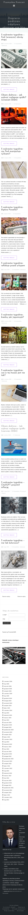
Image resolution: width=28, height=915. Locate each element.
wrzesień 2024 (8, 703)
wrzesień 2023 (8, 732)
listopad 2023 (7, 727)
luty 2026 (6, 684)
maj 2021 (6, 799)
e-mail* (5, 614)
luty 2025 (6, 696)
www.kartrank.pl (16, 891)
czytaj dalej (9, 89)
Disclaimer (20, 910)
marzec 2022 (7, 775)
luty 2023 (6, 749)
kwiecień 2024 (8, 715)
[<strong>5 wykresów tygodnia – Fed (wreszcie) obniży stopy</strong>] (14, 58)
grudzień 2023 (8, 725)
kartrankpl (5, 893)
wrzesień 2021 (8, 790)
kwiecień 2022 (8, 773)
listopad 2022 (7, 756)
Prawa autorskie (9, 910)
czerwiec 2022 (8, 768)
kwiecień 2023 (8, 744)
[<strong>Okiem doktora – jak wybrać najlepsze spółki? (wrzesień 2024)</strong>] (14, 115)
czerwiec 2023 (8, 739)
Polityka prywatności (19, 908)
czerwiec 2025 (8, 693)
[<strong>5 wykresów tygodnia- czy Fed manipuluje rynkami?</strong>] (14, 170)
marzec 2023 (7, 746)
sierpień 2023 (7, 734)
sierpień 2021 (7, 792)
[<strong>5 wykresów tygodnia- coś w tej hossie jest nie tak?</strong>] (14, 393)
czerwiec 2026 (8, 681)
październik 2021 (9, 787)
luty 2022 (6, 778)
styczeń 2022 (7, 780)
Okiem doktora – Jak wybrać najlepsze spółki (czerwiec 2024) (13, 428)
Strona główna (14, 905)
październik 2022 (9, 758)
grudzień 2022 (8, 754)
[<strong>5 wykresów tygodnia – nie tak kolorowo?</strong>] (14, 559)
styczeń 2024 (7, 722)
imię (4, 619)
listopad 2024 (7, 700)
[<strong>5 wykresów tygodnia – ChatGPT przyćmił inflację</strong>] (14, 505)
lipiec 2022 (7, 766)
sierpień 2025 (7, 691)
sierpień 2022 (7, 763)
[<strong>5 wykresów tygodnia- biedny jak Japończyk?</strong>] (14, 335)
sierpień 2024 (7, 705)
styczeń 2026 (7, 686)
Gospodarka (19, 43)
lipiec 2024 (7, 708)
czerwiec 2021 (8, 797)
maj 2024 (6, 712)
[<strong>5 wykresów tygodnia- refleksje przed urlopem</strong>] (14, 281)
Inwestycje (4, 45)
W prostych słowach (9, 907)
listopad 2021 (7, 785)
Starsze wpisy (6, 596)
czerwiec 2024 (8, 710)
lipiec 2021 (7, 795)
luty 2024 (6, 720)
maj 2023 (6, 741)
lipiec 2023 (7, 737)
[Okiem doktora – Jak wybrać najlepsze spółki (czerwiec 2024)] (14, 447)
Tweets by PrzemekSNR (9, 632)
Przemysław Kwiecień (14, 2)
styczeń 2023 (7, 751)
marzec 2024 (7, 717)
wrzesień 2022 (8, 761)
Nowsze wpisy (22, 596)
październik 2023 (9, 729)
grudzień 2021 (8, 783)
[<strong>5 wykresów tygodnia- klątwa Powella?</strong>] (14, 225)
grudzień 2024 (8, 698)
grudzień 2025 (8, 688)
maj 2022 (6, 770)
